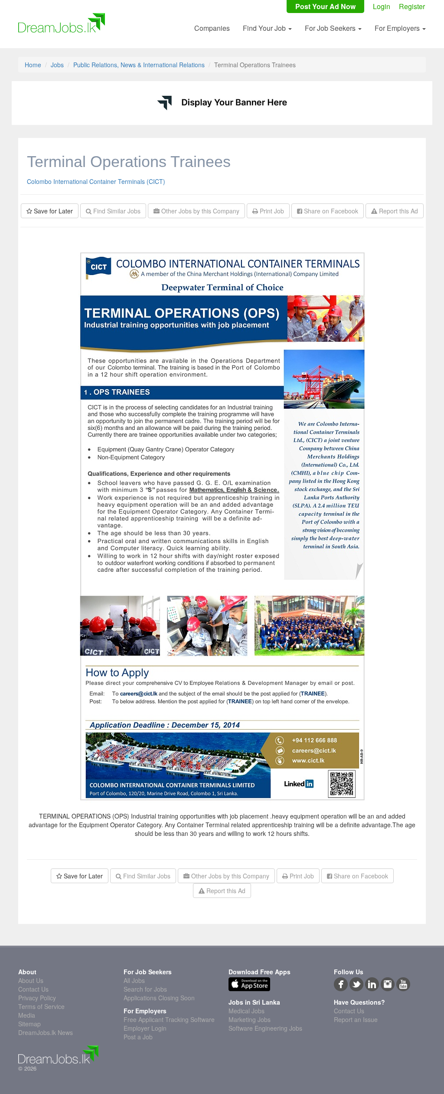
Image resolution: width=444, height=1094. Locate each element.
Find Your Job (265, 28)
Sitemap (29, 1023)
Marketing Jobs (250, 1019)
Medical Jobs (246, 1010)
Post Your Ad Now (325, 6)
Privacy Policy (37, 997)
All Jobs (134, 980)
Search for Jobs (145, 989)
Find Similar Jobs (115, 210)
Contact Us (33, 989)
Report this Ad (397, 210)
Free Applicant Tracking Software (169, 1019)
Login (381, 6)
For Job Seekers (331, 28)
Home (33, 64)
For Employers (398, 28)
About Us (30, 980)
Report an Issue (356, 1019)
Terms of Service (41, 1006)
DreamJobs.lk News (45, 1032)
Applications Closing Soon (159, 997)
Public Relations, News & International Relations (139, 64)
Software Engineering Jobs (265, 1028)
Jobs (57, 64)
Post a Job (138, 1036)
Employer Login (145, 1028)
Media (26, 1015)
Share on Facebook (330, 210)
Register (412, 6)
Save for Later (52, 210)
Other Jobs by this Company (199, 210)
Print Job (271, 210)
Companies (212, 28)
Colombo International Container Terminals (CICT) (96, 181)
